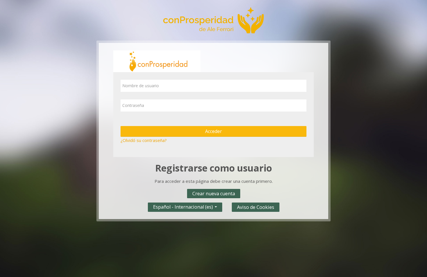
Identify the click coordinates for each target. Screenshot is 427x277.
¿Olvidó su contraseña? (144, 140)
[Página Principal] (213, 20)
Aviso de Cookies (255, 207)
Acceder (213, 131)
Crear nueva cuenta (213, 193)
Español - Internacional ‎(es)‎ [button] (183, 205)
